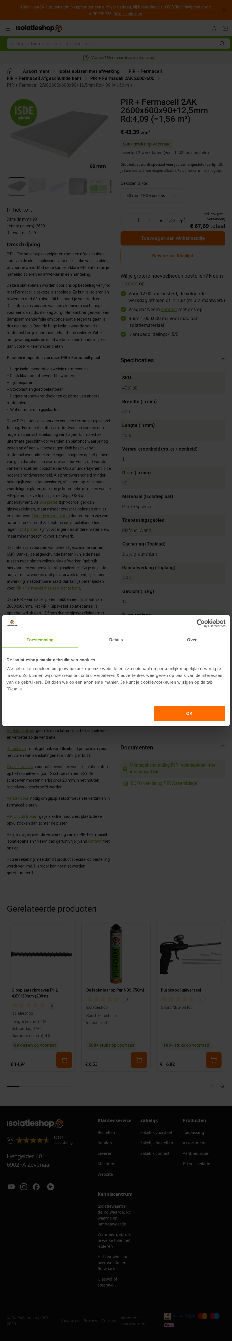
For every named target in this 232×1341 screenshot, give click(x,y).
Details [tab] (116, 639)
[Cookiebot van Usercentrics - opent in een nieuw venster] (200, 623)
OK (189, 713)
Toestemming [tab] (40, 639)
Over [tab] (192, 639)
